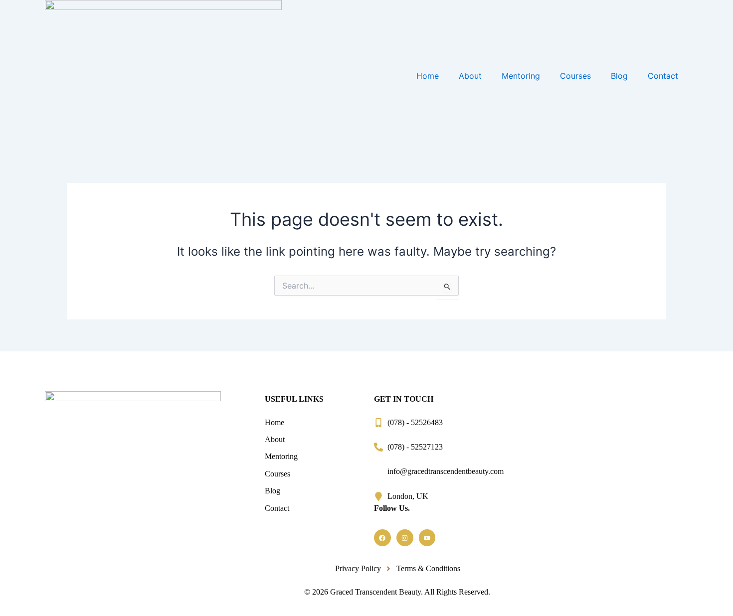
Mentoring (521, 76)
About (470, 76)
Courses (575, 76)
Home (427, 76)
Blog (619, 76)
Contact (663, 76)
